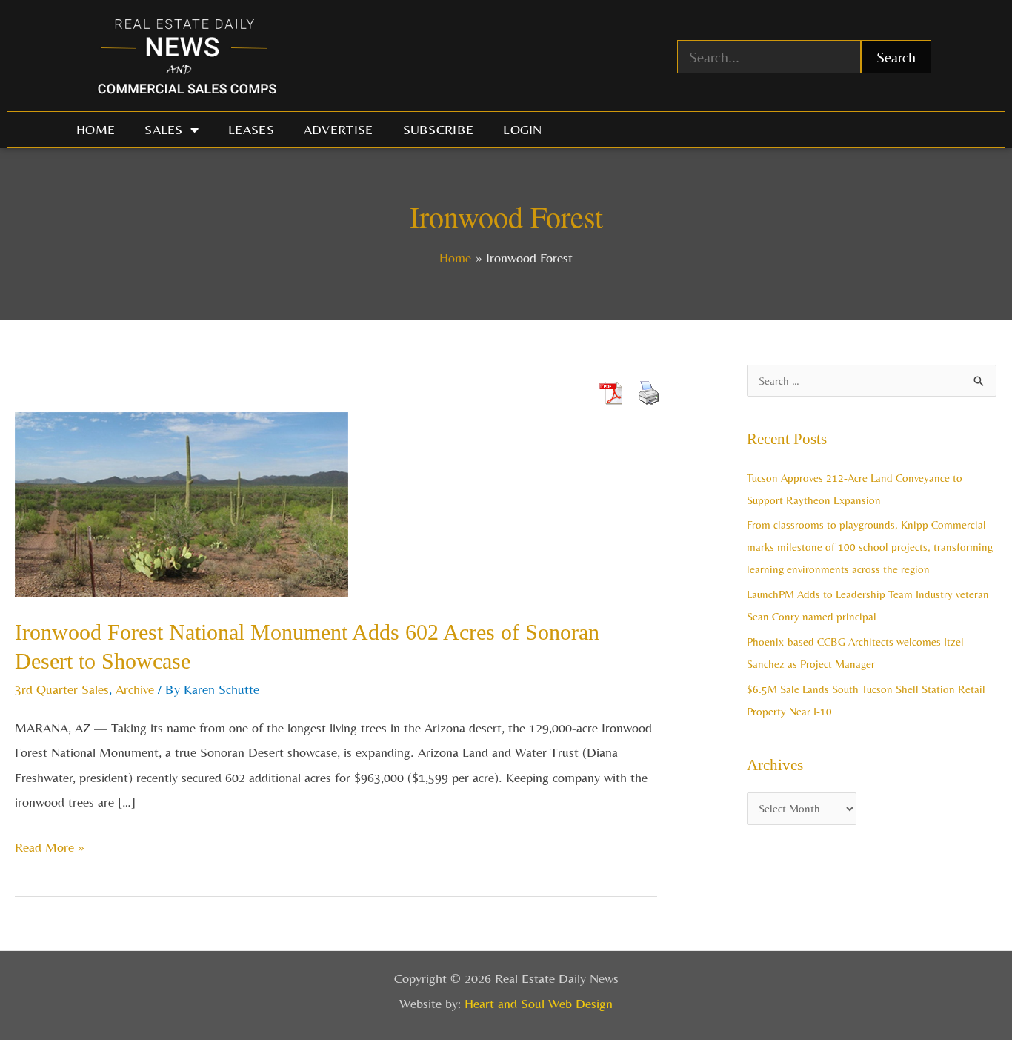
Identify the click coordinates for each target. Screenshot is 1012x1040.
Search (896, 56)
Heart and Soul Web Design (539, 1003)
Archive (135, 689)
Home (95, 129)
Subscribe (438, 129)
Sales (163, 129)
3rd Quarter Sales (62, 689)
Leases (251, 129)
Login (522, 129)
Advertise (338, 129)
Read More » (49, 845)
